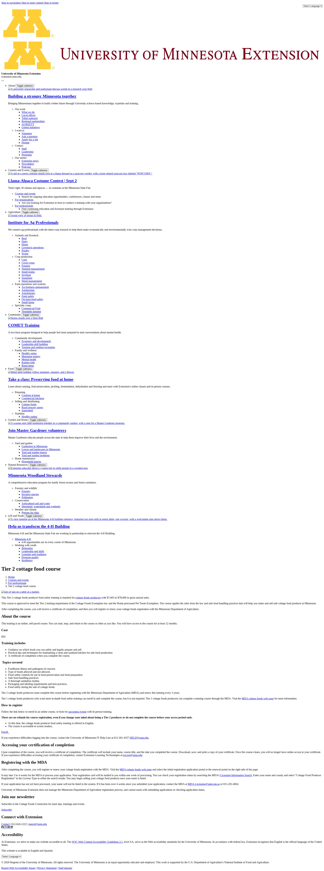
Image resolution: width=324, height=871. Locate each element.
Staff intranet (65, 868)
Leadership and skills (33, 551)
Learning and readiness (34, 554)
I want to (19, 130)
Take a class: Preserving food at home (40, 379)
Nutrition (19, 413)
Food (11, 368)
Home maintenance (25, 458)
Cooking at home (31, 395)
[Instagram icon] (8, 827)
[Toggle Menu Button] (2, 80)
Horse (25, 244)
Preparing (20, 392)
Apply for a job (30, 139)
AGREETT (28, 124)
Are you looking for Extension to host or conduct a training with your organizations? (67, 202)
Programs (27, 154)
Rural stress (28, 365)
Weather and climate (25, 509)
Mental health (29, 359)
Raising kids (28, 362)
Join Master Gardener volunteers (37, 430)
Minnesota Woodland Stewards (35, 475)
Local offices (28, 115)
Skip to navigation (11, 2)
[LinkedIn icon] (11, 827)
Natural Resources (18, 464)
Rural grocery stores (32, 407)
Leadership (27, 151)
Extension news (30, 160)
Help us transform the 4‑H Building (39, 526)
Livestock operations (33, 247)
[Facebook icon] (2, 827)
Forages (26, 265)
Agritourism (28, 290)
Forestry (26, 491)
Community (14, 314)
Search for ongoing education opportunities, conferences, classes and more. (61, 196)
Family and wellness (26, 350)
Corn (24, 259)
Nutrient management (33, 268)
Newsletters (28, 163)
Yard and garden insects (34, 452)
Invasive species (30, 494)
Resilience (27, 560)
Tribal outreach (30, 118)
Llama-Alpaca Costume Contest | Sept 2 (42, 180)
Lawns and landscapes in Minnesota (41, 449)
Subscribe (6, 809)
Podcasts (26, 166)
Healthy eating (29, 416)
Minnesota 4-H (23, 539)
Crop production (23, 256)
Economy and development (36, 341)
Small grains (28, 271)
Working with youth (25, 545)
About (12, 85)
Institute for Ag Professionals (33, 222)
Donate (25, 142)
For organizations (24, 199)
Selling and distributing (27, 401)
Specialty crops (23, 305)
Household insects (31, 461)
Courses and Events (19, 170)
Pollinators (27, 497)
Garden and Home (18, 419)
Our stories (20, 157)
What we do (28, 112)
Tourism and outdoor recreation (38, 347)
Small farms (28, 302)
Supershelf (27, 410)
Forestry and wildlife (26, 488)
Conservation (22, 500)
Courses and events (25, 193)
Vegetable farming (31, 311)
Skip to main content (32, 2)
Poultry (25, 250)
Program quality (30, 557)
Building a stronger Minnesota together (42, 96)
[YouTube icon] (5, 827)
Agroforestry (28, 293)
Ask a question (29, 136)
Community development (28, 338)
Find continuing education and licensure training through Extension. (58, 208)
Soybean (26, 274)
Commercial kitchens (33, 398)
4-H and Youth (16, 515)
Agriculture (14, 212)
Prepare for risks (30, 512)
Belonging (27, 548)
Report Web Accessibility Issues (18, 868)
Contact (19, 145)
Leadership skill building (35, 344)
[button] (50, 89)
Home (11, 577)
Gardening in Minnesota (34, 446)
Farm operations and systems (30, 284)
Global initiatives (31, 127)
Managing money (31, 356)
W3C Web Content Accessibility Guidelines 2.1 (97, 841)
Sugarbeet (27, 278)
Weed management (32, 281)
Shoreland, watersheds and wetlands (41, 506)
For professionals (24, 205)
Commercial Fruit (31, 308)
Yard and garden (23, 443)
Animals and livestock (26, 235)
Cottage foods (29, 404)
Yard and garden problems (36, 455)
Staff (24, 148)
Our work (20, 109)
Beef (24, 238)
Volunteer (27, 133)
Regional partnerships (33, 121)
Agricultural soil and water (36, 503)
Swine (25, 253)
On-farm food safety (32, 299)
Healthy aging (29, 353)
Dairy (25, 241)
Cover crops (28, 262)
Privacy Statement (47, 868)
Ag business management (35, 287)
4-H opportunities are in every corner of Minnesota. (49, 542)
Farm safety (28, 296)
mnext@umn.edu (38, 824)
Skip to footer (51, 2)
